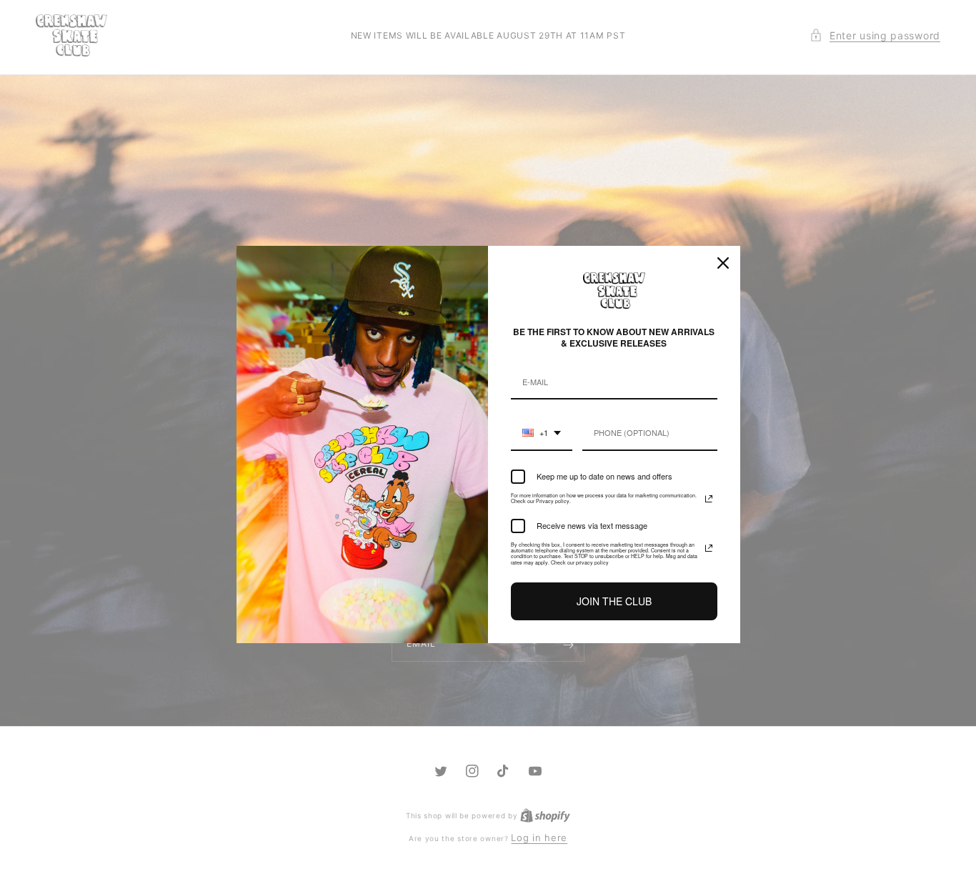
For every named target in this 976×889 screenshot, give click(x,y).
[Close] (723, 263)
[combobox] (541, 433)
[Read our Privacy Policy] (708, 498)
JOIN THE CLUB (614, 601)
